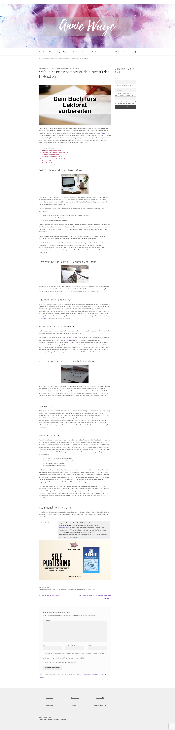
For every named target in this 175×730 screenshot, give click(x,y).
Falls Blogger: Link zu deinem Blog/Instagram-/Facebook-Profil (124, 94)
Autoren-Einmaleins (52, 589)
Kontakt (74, 705)
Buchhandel (100, 698)
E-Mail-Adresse (70, 645)
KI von (65, 318)
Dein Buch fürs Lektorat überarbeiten (51, 150)
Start (42, 59)
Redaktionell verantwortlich (48, 165)
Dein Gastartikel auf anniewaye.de (51, 596)
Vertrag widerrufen (100, 705)
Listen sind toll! (47, 161)
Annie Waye (42, 52)
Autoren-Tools (49, 59)
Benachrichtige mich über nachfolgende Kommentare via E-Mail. (65, 658)
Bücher (51, 52)
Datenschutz (75, 698)
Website (90, 645)
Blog (64, 52)
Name (45, 645)
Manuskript (74, 589)
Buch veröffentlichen (65, 589)
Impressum (49, 698)
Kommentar (47, 620)
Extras (84, 52)
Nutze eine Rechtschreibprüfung (51, 154)
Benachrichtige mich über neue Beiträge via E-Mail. (60, 662)
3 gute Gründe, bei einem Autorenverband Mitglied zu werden (94, 597)
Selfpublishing (91, 589)
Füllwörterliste (68, 340)
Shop (58, 52)
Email (116, 79)
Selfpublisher (105, 133)
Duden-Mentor (47, 318)
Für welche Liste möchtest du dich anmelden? (124, 86)
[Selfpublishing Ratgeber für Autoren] (75, 560)
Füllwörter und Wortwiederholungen (53, 156)
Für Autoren (73, 52)
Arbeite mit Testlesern (49, 163)
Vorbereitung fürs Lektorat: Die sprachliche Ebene (55, 152)
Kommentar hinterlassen (72, 68)
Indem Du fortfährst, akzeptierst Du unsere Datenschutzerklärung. (125, 102)
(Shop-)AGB (49, 705)
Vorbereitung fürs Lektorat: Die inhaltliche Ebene (54, 159)
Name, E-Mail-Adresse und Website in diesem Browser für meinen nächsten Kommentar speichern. (75, 653)
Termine (94, 52)
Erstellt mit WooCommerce (57, 719)
